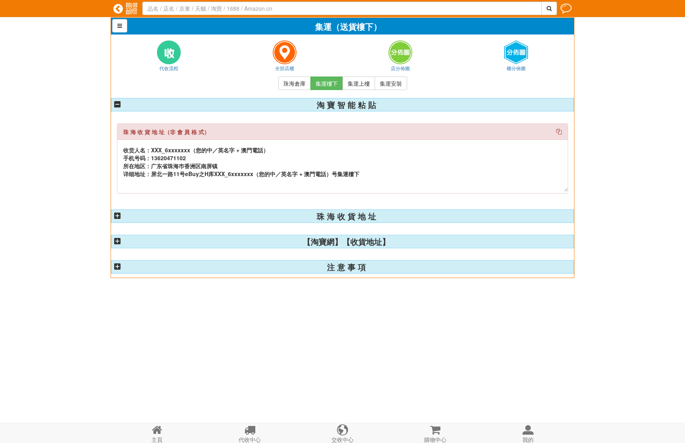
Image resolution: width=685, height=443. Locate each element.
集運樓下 (327, 83)
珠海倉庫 (294, 83)
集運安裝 (391, 83)
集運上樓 (359, 83)
